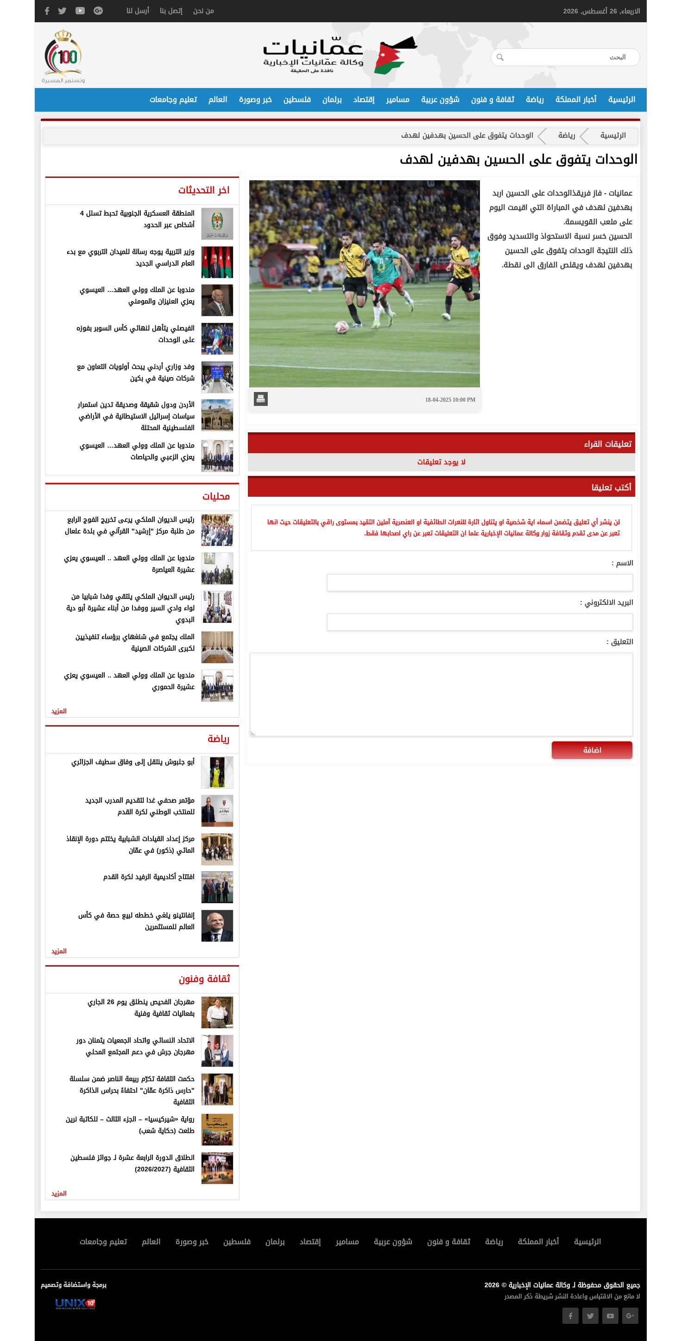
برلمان (332, 99)
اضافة (592, 750)
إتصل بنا (171, 11)
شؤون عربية (440, 99)
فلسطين (297, 99)
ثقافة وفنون (204, 978)
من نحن (203, 11)
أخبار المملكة (576, 99)
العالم (217, 99)
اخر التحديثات (204, 190)
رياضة (535, 99)
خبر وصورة (255, 99)
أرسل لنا (137, 11)
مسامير (398, 99)
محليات (216, 496)
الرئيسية (622, 99)
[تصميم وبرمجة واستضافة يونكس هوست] (75, 1307)
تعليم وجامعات (173, 99)
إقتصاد (364, 99)
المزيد (59, 711)
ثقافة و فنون (492, 99)
